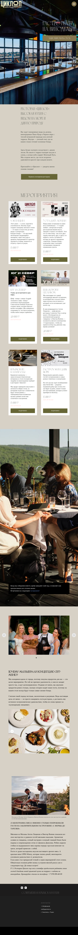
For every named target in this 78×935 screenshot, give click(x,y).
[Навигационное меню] (74, 4)
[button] (39, 177)
